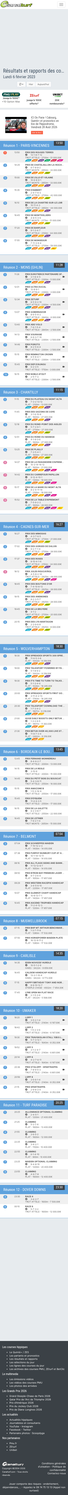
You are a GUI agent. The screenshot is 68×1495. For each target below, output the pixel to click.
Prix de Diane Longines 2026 (25, 1409)
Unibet (13, 1449)
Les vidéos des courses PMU (25, 1382)
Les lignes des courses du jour (26, 1365)
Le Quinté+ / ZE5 (19, 1352)
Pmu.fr (13, 1443)
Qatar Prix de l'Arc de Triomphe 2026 (30, 1399)
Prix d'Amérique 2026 (21, 1402)
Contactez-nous (57, 1473)
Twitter (27, 1429)
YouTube (14, 1426)
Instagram (27, 1426)
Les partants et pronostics (24, 1355)
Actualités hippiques (20, 1419)
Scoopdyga (38, 1433)
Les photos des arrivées (23, 1385)
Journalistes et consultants (24, 1423)
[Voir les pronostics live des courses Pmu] (16, 125)
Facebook (14, 1429)
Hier (31, 84)
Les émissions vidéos (21, 1379)
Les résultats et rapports (23, 1358)
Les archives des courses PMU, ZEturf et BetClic (37, 1369)
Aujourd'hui (43, 84)
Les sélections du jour (21, 1362)
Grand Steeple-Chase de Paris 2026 (29, 1396)
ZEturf (13, 1446)
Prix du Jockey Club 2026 (23, 1406)
